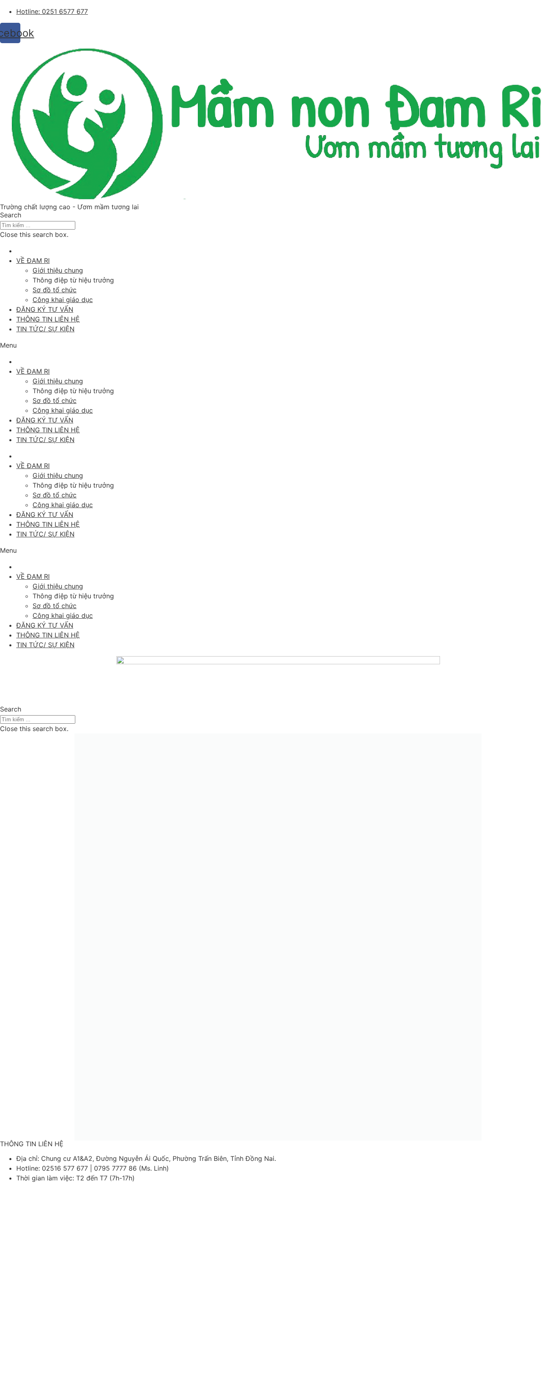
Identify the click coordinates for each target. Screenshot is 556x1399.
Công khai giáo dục (63, 300)
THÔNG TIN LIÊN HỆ (48, 319)
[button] (278, 215)
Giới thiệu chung (58, 270)
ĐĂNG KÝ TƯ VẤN (44, 309)
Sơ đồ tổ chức (55, 290)
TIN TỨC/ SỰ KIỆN (45, 329)
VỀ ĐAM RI (33, 260)
